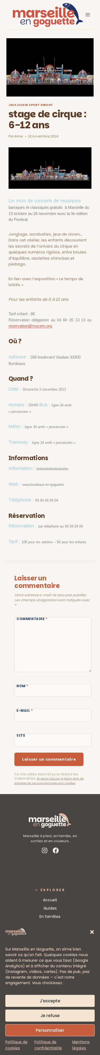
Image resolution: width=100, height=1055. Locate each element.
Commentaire (32, 619)
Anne (18, 136)
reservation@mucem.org (30, 326)
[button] (92, 932)
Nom (22, 686)
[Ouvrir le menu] (88, 14)
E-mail (25, 711)
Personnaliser (50, 1030)
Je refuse (50, 1015)
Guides (50, 908)
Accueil (50, 900)
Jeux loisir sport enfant (31, 105)
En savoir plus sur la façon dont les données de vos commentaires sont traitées (49, 781)
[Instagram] (44, 851)
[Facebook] (56, 851)
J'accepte (50, 1001)
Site (21, 736)
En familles (50, 916)
